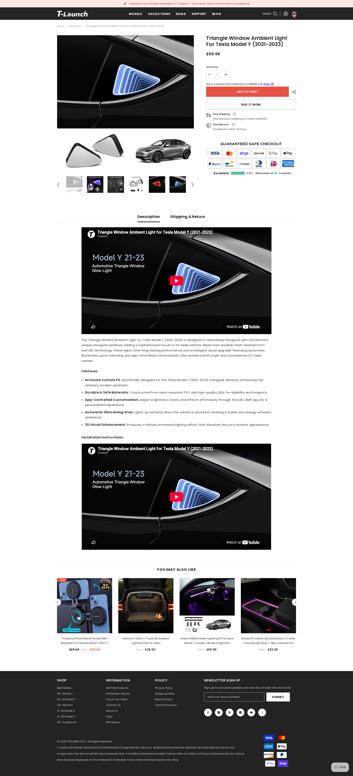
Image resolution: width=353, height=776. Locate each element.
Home (61, 26)
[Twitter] (262, 712)
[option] (125, 103)
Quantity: (212, 67)
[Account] (285, 13)
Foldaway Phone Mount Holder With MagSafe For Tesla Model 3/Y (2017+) (84, 641)
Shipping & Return (187, 216)
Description (148, 216)
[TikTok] (240, 712)
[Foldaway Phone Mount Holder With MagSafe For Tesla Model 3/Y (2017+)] (84, 605)
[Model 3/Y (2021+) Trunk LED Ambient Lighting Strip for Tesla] (145, 605)
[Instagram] (219, 712)
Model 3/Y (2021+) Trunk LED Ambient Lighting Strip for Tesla (146, 641)
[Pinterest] (229, 712)
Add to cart (248, 92)
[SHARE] (292, 92)
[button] (58, 185)
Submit (278, 697)
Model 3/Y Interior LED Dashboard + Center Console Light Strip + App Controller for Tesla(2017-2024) (268, 641)
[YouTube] (251, 712)
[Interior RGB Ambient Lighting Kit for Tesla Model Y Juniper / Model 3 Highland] (207, 605)
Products (75, 26)
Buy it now (251, 105)
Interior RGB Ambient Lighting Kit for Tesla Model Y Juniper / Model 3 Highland (207, 641)
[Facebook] (208, 712)
